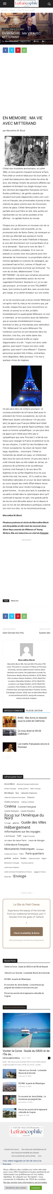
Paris (21, 854)
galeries (16, 823)
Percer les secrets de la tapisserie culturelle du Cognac (24, 994)
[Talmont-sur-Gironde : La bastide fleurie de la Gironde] (9, 1074)
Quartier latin (44, 633)
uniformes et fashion (11, 867)
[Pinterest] (18, 50)
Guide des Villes (33, 822)
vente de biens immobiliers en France (18, 872)
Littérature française (16, 844)
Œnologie (19, 876)
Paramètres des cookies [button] (16, 1188)
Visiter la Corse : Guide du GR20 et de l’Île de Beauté (26, 967)
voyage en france (40, 872)
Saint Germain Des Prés (13, 633)
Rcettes (24, 858)
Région (44, 858)
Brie (17, 793)
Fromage (7, 823)
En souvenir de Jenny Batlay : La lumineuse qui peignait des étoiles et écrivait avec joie (24, 986)
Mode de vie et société (26, 10)
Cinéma (10, 806)
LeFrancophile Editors (11, 1058)
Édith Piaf (7, 877)
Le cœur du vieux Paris (15, 840)
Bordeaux (9, 792)
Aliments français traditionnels (27, 784)
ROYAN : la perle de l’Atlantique (17, 979)
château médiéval (27, 802)
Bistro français (35, 789)
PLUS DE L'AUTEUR (34, 711)
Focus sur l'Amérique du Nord (24, 816)
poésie (7, 858)
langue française (29, 836)
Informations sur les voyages (22, 831)
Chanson (31, 797)
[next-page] (8, 757)
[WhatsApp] (24, 50)
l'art (19, 835)
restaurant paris (34, 858)
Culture (12, 10)
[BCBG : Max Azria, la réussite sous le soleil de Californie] (9, 721)
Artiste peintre (23, 789)
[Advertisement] (26, 83)
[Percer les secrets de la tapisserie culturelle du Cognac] (9, 1113)
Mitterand (14, 601)
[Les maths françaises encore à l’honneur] (9, 747)
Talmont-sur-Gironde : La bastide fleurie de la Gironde (27, 973)
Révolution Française (11, 863)
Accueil (4, 10)
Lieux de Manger (36, 840)
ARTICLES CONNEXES (13, 711)
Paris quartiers (35, 853)
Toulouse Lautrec (27, 863)
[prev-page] (4, 757)
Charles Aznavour (11, 802)
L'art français (9, 836)
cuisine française (28, 811)
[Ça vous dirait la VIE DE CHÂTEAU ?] (9, 732)
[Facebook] (5, 50)
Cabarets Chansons (29, 793)
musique (40, 849)
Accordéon (9, 783)
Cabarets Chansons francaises (14, 797)
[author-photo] (26, 656)
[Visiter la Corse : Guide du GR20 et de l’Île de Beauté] (26, 1030)
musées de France (11, 854)
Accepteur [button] (35, 1188)
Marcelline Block (11, 41)
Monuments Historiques (19, 848)
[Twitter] (11, 50)
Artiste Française (10, 789)
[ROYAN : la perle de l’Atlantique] (9, 1087)
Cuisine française (27, 806)
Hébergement (17, 827)
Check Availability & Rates (26, 933)
